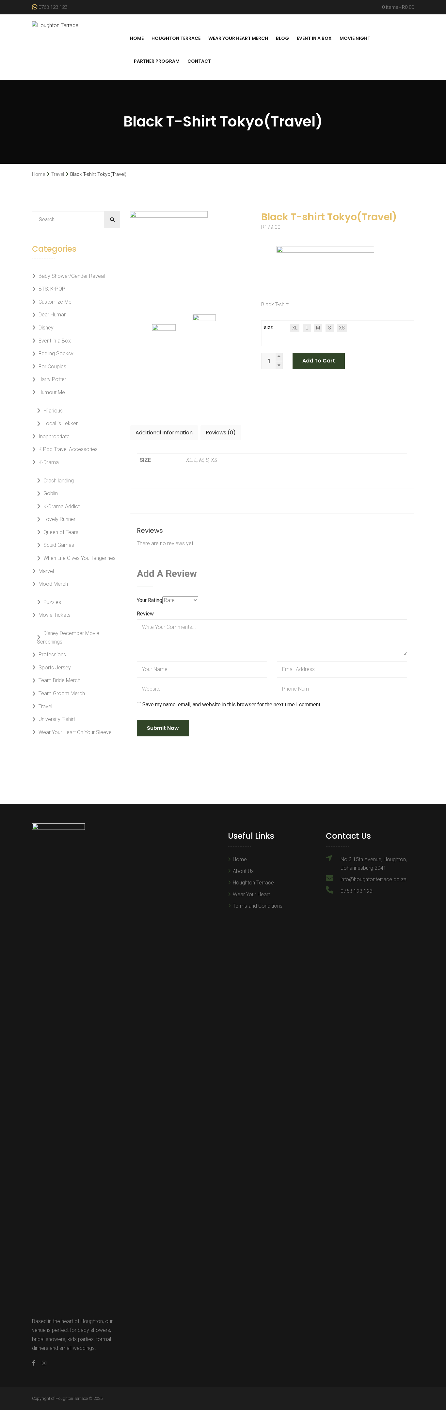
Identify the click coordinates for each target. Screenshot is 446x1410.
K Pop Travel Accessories (68, 449)
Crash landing (58, 481)
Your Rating (149, 600)
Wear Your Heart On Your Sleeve (75, 732)
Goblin (50, 493)
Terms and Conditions (257, 906)
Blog (282, 38)
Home (137, 38)
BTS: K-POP (52, 289)
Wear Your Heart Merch (238, 38)
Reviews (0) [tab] (221, 432)
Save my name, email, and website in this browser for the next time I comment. (231, 704)
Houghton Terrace (175, 38)
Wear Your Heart (251, 894)
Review (145, 614)
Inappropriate (54, 436)
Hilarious (53, 411)
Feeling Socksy (56, 353)
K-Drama (49, 462)
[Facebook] (35, 1363)
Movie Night (355, 38)
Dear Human (53, 314)
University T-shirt (57, 719)
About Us (243, 871)
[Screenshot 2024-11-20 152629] (190, 258)
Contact (199, 61)
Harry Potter (52, 379)
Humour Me (52, 392)
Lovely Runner (59, 519)
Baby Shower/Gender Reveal (72, 276)
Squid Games (58, 545)
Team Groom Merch (62, 693)
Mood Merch (53, 584)
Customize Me (55, 302)
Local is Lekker (60, 423)
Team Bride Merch (59, 680)
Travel (57, 174)
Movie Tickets (55, 615)
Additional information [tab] (164, 432)
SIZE (268, 328)
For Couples (52, 366)
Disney (46, 328)
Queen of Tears (60, 532)
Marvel (46, 571)
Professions (52, 654)
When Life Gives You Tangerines (79, 558)
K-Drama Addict (61, 506)
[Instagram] (42, 1363)
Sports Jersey (55, 667)
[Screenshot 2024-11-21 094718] (211, 333)
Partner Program (157, 61)
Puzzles (52, 602)
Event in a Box (314, 38)
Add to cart (318, 360)
